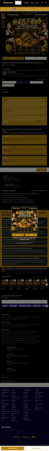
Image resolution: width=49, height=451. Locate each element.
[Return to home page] (8, 2)
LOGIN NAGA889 (12, 448)
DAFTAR (18, 235)
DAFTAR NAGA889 (36, 448)
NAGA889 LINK (19, 9)
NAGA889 (3, 9)
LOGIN (31, 235)
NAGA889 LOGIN (28, 9)
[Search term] (19, 3)
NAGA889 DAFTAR (38, 9)
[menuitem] (3, 9)
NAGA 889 (11, 9)
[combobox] (18, 3)
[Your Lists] (42, 2)
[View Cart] (45, 2)
